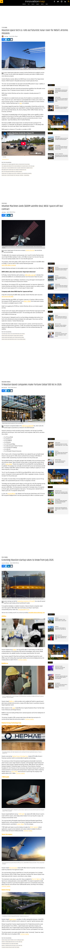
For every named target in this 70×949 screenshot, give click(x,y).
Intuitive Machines (30, 250)
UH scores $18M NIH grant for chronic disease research (60, 461)
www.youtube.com (5, 159)
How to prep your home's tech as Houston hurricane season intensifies (61, 686)
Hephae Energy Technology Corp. (11, 723)
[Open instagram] (61, 1)
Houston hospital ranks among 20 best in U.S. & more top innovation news (61, 287)
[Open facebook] (54, 1)
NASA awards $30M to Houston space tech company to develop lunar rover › (14, 169)
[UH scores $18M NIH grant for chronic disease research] (51, 462)
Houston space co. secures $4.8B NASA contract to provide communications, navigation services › (17, 168)
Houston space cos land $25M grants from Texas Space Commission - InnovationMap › (15, 175)
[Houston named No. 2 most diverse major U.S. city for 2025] (51, 620)
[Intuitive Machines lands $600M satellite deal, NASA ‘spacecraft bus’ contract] (23, 234)
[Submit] (68, 1)
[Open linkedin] (65, 1)
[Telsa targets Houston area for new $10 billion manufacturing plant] (51, 139)
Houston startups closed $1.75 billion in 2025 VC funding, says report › (13, 940)
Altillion (4, 616)
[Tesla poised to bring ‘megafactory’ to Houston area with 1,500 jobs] (51, 108)
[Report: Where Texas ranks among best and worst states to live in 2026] (51, 453)
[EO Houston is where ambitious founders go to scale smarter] (51, 326)
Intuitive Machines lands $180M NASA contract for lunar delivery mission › (14, 339)
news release (14, 771)
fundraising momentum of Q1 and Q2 (26, 601)
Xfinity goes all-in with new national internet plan (60, 668)
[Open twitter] (58, 1)
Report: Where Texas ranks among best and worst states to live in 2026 (61, 454)
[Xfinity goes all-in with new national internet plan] (51, 668)
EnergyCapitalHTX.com (23, 609)
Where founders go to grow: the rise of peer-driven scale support (61, 317)
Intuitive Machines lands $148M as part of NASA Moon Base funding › (13, 337)
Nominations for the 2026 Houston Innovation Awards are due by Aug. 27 (61, 156)
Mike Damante (4, 387)
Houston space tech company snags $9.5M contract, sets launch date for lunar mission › (16, 164)
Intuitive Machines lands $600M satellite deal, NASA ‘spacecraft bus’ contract (32, 207)
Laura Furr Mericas (5, 563)
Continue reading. (29, 719)
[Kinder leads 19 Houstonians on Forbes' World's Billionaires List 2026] (51, 637)
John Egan (6, 36)
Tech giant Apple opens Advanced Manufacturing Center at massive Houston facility (61, 148)
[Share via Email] (11, 39)
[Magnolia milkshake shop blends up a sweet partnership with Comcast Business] (51, 502)
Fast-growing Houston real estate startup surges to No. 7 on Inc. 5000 (61, 444)
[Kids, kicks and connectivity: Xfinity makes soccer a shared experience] (51, 493)
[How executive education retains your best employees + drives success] (51, 335)
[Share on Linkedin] (8, 39)
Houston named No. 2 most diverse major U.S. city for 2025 (60, 620)
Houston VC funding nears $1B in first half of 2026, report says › (12, 945)
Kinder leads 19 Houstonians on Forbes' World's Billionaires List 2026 (61, 638)
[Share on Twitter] (5, 39)
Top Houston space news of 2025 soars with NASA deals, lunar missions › (13, 333)
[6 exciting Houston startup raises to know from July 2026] (23, 585)
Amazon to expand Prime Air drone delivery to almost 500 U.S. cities (61, 278)
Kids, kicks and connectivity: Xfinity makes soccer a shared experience (61, 492)
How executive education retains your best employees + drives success (61, 335)
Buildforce (5, 663)
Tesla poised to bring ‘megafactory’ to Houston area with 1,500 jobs (61, 107)
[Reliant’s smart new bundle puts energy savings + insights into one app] (51, 510)
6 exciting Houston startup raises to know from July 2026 (27, 560)
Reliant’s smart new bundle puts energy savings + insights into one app (61, 509)
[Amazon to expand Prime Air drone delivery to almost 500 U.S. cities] (51, 278)
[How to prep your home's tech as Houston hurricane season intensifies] (51, 685)
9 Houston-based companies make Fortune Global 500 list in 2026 (31, 385)
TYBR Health (5, 777)
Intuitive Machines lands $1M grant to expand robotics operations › (13, 335)
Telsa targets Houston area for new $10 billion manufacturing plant (61, 139)
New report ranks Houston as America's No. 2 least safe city (60, 628)
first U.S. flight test (36, 879)
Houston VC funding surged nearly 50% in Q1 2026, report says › (12, 941)
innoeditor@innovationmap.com (36, 612)
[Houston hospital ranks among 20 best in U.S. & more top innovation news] (51, 287)
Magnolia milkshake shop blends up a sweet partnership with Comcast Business (61, 502)
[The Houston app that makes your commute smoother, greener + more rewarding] (51, 677)
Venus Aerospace (7, 834)
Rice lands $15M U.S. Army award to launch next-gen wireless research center (61, 100)
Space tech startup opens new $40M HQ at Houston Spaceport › (12, 171)
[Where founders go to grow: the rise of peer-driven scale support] (51, 318)
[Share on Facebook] (3, 39)
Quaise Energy (6, 889)
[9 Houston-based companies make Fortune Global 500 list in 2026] (23, 409)
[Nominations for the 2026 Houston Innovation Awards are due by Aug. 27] (51, 156)
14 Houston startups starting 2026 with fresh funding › (10, 947)
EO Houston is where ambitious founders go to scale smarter (60, 326)
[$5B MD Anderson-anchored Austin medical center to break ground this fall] (51, 91)
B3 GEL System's (34, 827)
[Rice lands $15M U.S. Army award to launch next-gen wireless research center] (51, 99)
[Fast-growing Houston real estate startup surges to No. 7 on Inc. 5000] (51, 445)
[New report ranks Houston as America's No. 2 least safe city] (51, 629)
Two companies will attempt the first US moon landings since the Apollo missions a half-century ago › (18, 166)
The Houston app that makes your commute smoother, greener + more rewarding (61, 677)
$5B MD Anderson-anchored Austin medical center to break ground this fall (61, 91)
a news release (20, 824)
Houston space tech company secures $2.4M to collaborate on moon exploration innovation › (17, 173)
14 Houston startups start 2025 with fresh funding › (10, 943)
